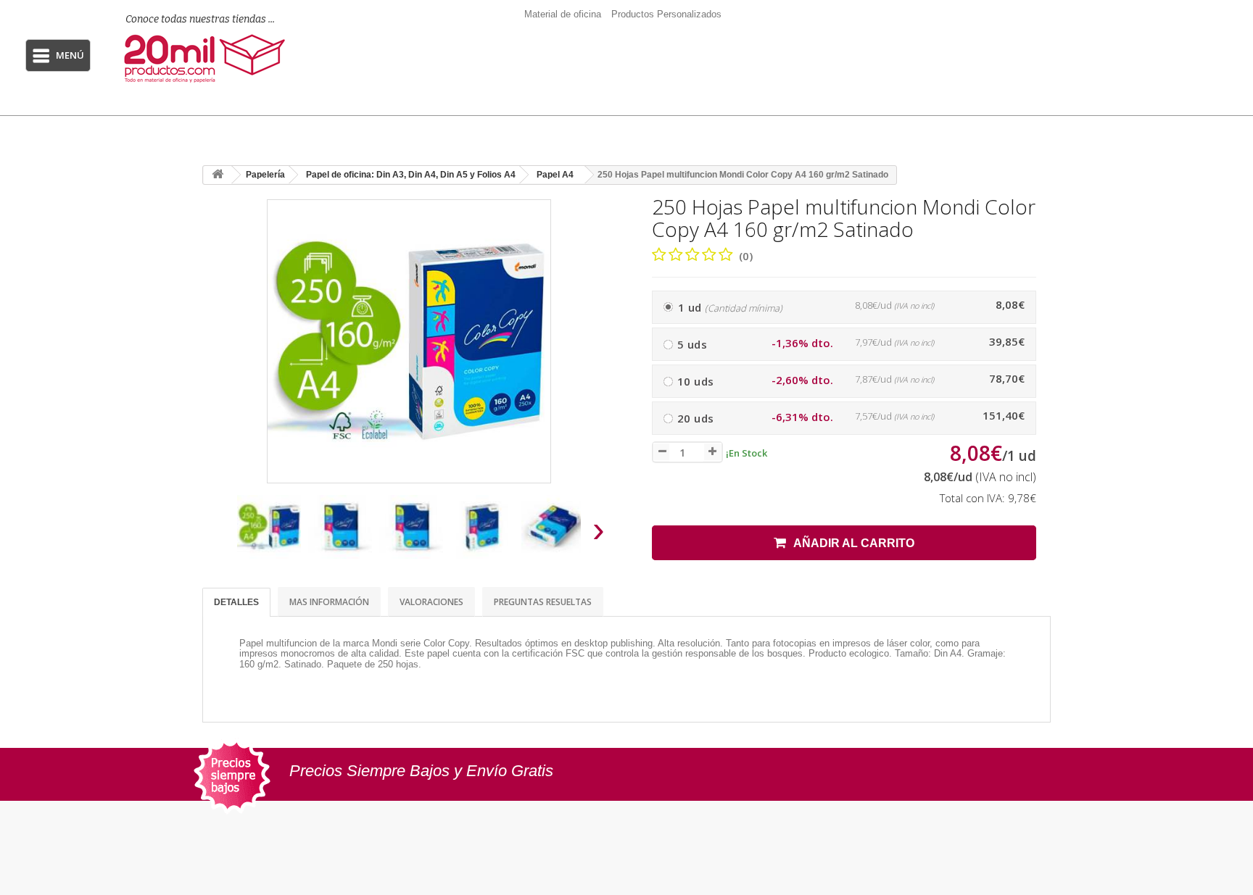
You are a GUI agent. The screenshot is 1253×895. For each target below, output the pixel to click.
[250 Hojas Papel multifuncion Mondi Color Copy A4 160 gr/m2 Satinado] (269, 526)
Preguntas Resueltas (543, 602)
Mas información (329, 602)
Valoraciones (431, 602)
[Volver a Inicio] (217, 175)
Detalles (236, 602)
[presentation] (219, 534)
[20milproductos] (212, 58)
